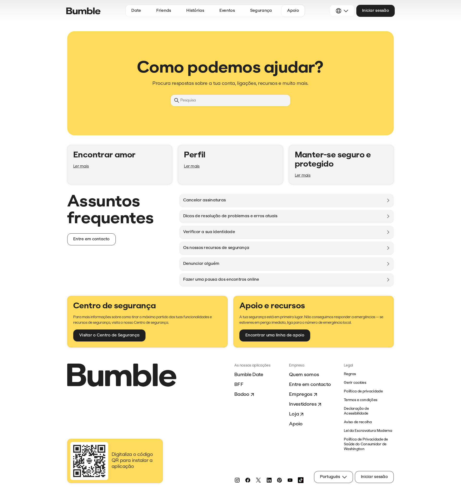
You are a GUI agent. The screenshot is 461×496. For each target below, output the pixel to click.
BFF (238, 384)
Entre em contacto (310, 384)
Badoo (241, 394)
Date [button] (136, 11)
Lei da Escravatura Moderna (368, 431)
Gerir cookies (355, 383)
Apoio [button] (293, 11)
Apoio (296, 424)
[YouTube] (290, 480)
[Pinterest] (279, 480)
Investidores (303, 404)
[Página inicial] (83, 10)
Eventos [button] (227, 11)
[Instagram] (237, 480)
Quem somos (304, 374)
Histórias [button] (195, 11)
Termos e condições (360, 400)
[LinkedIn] (269, 480)
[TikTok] (300, 480)
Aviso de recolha (358, 422)
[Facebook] (248, 480)
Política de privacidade (363, 391)
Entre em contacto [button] (91, 239)
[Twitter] (258, 480)
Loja (294, 414)
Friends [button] (163, 11)
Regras (350, 374)
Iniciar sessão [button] (375, 11)
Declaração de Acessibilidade (356, 411)
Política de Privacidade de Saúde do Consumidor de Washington (366, 444)
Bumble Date (248, 374)
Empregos (301, 394)
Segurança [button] (261, 11)
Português (330, 477)
